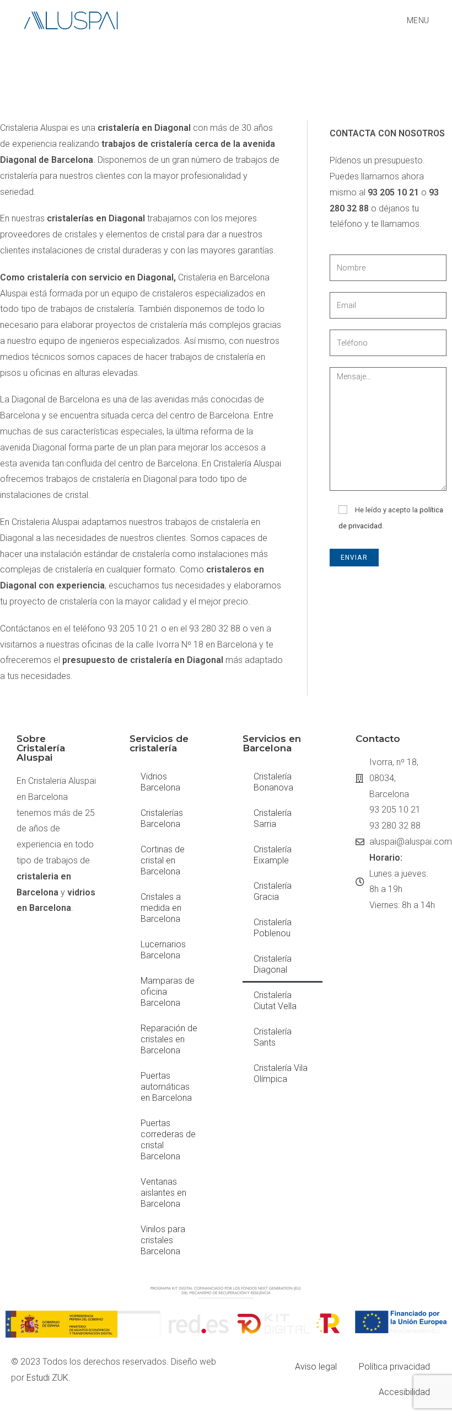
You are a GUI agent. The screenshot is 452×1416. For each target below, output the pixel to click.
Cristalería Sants (273, 1037)
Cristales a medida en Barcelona (161, 908)
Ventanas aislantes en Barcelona (163, 1192)
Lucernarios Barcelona (163, 950)
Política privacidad (394, 1366)
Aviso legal (316, 1366)
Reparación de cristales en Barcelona (169, 1039)
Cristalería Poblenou (273, 927)
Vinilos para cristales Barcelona (163, 1240)
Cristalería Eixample (273, 855)
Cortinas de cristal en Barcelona (163, 860)
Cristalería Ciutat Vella (275, 1000)
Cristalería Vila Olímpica (281, 1073)
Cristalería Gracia (273, 891)
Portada (280, 64)
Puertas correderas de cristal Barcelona (168, 1140)
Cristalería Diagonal (273, 964)
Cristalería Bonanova (273, 782)
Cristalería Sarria (273, 818)
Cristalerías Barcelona (337, 64)
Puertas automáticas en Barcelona (166, 1086)
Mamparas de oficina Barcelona (168, 991)
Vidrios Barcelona (160, 782)
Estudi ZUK (47, 1377)
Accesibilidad (404, 1392)
